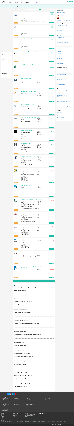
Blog (1, 415)
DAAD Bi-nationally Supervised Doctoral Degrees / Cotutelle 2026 (31, 12)
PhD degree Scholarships (60, 35)
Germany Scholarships (59, 53)
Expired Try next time (52, 170)
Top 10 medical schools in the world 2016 (62, 99)
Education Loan (27, 397)
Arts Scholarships (4, 397)
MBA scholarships (4, 403)
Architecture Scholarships (5, 398)
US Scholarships (16, 397)
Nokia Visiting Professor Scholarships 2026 (27, 104)
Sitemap (14, 416)
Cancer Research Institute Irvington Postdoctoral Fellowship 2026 (30, 156)
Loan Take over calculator (47, 399)
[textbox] (7, 59)
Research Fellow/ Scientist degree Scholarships (63, 42)
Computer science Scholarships (61, 84)
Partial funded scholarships (60, 117)
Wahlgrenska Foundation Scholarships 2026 (27, 130)
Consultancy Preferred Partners (29, 415)
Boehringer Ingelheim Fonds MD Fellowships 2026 (28, 91)
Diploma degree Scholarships (60, 32)
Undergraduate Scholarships (5, 404)
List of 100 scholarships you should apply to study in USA (64, 90)
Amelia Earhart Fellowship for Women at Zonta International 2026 (30, 213)
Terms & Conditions (15, 413)
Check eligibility (52, 22)
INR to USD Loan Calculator (47, 398)
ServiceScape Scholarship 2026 (25, 143)
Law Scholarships (59, 81)
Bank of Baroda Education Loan (29, 399)
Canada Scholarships (59, 56)
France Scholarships (16, 404)
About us (2, 414)
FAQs (2, 417)
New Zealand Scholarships (17, 405)
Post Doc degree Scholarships (60, 37)
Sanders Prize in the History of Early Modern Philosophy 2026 (30, 117)
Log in (67, 1)
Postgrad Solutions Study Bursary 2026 (26, 38)
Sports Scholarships (59, 69)
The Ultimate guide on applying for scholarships (63, 93)
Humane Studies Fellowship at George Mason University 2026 (30, 64)
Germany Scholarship (16, 399)
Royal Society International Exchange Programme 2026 (29, 51)
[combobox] (6, 55)
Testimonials (2, 416)
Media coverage (15, 415)
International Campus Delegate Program (30, 414)
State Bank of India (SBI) (62, 12)
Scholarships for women (5, 409)
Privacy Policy (14, 414)
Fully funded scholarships (60, 115)
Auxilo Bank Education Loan (29, 405)
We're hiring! (2, 413)
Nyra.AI (37, 2)
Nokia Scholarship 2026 (24, 25)
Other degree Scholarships (60, 44)
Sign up (71, 1)
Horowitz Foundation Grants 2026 (26, 78)
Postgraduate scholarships (5, 410)
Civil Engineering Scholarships (60, 72)
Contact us (2, 418)
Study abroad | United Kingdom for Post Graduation (63, 103)
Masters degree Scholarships (60, 28)
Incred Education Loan (28, 403)
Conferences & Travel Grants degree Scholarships (63, 40)
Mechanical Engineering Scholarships (61, 74)
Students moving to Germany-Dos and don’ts (62, 106)
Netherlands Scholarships (60, 63)
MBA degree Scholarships (60, 30)
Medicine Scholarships (59, 79)
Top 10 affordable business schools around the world (63, 101)
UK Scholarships (59, 51)
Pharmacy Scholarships (60, 77)
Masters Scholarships (4, 405)
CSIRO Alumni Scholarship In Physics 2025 (27, 185)
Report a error (26, 416)
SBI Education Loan (28, 398)
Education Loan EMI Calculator (47, 397)
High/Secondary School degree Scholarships (62, 25)
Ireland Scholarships (59, 58)
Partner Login (26, 413)
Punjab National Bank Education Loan (30, 404)
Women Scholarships (59, 112)
